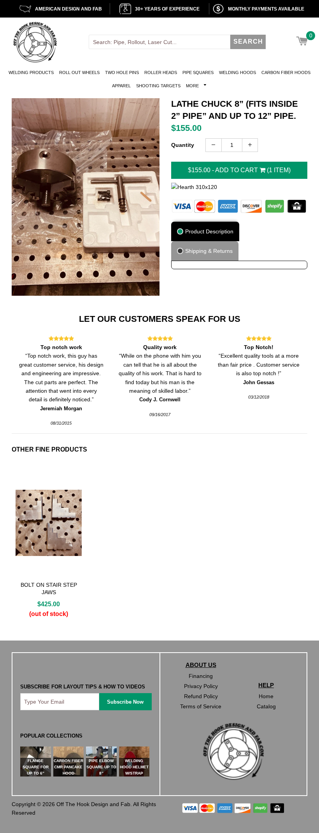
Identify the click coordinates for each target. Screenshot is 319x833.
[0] (301, 41)
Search (248, 41)
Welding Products (31, 72)
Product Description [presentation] (209, 231)
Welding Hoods (237, 72)
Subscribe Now (125, 702)
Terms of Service (200, 706)
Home (266, 696)
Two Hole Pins (122, 72)
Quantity (182, 145)
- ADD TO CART (239, 170)
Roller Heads (160, 72)
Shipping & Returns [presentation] (209, 251)
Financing (201, 676)
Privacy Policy (201, 686)
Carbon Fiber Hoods (285, 72)
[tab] (205, 231)
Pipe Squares (198, 72)
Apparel (121, 85)
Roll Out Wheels (79, 72)
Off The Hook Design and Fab (93, 804)
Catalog (266, 706)
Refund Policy (201, 696)
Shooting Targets (158, 85)
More (193, 85)
